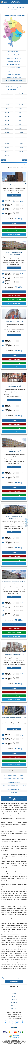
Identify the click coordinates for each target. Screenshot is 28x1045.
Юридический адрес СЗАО (14, 77)
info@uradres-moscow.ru (16, 2)
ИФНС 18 (21, 120)
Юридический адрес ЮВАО (14, 64)
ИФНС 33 (21, 147)
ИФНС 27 (7, 140)
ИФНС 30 (21, 144)
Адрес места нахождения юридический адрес (14, 785)
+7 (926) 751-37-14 (16, 1014)
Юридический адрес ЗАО (14, 74)
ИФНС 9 (7, 108)
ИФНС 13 (7, 112)
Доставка (14, 1002)
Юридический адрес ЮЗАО (14, 71)
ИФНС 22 (21, 128)
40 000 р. (22, 208)
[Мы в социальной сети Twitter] (17, 1022)
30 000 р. (22, 201)
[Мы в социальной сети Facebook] (22, 1022)
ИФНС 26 (21, 136)
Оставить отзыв (14, 981)
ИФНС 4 (21, 97)
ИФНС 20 (21, 124)
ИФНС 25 (7, 136)
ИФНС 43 (7, 155)
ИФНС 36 (21, 151)
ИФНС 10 (21, 108)
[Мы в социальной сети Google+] (11, 1022)
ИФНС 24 (21, 132)
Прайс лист (14, 1008)
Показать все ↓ (14, 792)
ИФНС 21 (7, 128)
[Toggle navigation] (26, 2)
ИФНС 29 (7, 144)
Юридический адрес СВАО (14, 58)
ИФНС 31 (7, 147)
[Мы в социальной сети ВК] (5, 1022)
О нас (14, 993)
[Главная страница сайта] (14, 1036)
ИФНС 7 (7, 104)
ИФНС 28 (21, 140)
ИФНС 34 (7, 151)
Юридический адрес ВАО (14, 61)
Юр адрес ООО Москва (14, 782)
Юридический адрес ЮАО (14, 67)
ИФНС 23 (7, 132)
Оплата (14, 996)
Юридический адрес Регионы (14, 80)
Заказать (14, 223)
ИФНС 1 (7, 93)
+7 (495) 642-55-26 (15, 1)
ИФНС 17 (7, 120)
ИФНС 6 (21, 101)
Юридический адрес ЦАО (14, 51)
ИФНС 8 (21, 104)
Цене (18, 167)
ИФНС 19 (7, 124)
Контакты (14, 1005)
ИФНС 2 (21, 93)
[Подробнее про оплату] (5, 1032)
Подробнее (14, 195)
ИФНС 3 (7, 97)
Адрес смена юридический (14, 789)
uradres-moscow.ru (17, 1018)
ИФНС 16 (21, 116)
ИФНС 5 (7, 101)
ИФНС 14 (21, 112)
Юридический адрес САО (14, 55)
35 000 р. (22, 341)
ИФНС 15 (7, 116)
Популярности (23, 167)
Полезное (14, 999)
